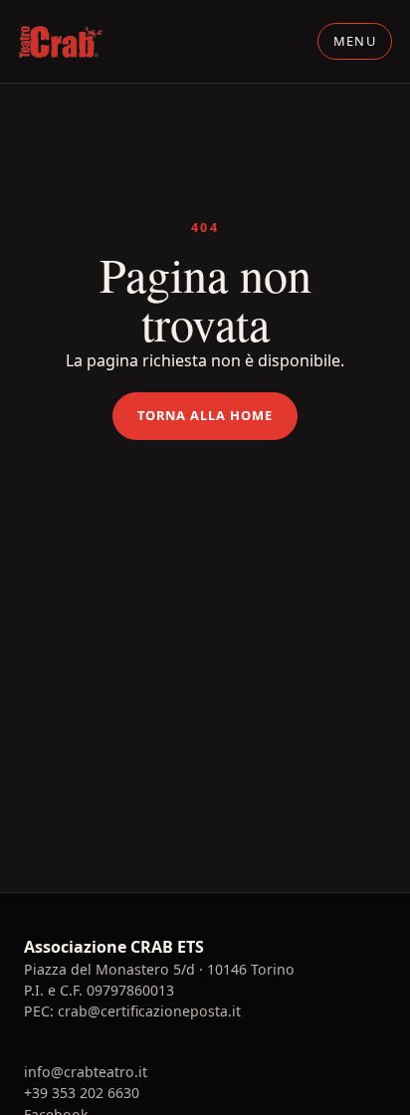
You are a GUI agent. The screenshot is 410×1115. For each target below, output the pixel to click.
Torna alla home (205, 415)
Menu (354, 41)
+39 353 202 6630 (81, 1092)
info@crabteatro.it (85, 1071)
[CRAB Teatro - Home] (61, 42)
